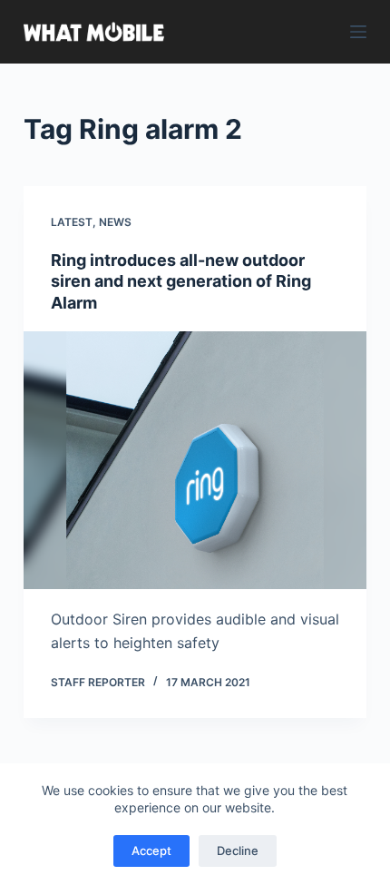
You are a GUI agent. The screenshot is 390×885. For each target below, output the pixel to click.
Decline (237, 850)
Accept (151, 850)
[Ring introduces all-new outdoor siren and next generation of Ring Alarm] (195, 460)
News (115, 222)
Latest (72, 222)
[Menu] (358, 32)
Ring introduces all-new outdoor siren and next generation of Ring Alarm (181, 281)
